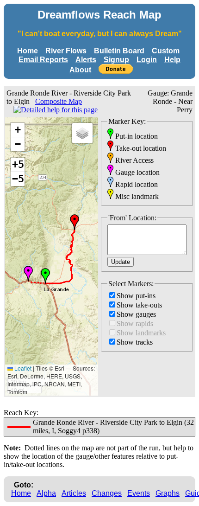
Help (172, 60)
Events (138, 493)
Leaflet (22, 368)
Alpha (46, 493)
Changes (107, 493)
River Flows (66, 51)
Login (147, 60)
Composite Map (58, 101)
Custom (166, 51)
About (80, 70)
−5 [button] (18, 179)
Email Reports (43, 60)
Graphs (167, 493)
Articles (74, 493)
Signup (116, 60)
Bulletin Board (119, 51)
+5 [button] (18, 164)
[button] (45, 276)
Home (27, 51)
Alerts (85, 60)
